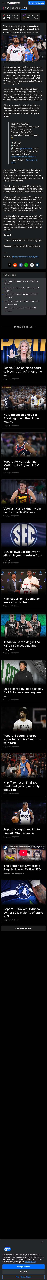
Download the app (36, 3)
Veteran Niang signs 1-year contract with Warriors (22, 510)
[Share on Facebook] (21, 265)
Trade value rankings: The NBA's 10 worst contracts (21, 295)
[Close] (42, 1241)
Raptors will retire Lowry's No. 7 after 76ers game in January (22, 302)
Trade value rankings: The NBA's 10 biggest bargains (22, 289)
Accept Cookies (23, 1267)
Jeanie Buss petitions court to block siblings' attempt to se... (22, 371)
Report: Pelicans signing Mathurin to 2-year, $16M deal (21, 465)
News (24, 8)
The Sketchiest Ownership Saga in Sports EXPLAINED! (22, 867)
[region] (23, 1259)
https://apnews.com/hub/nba (25, 256)
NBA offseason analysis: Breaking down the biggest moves (22, 418)
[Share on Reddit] (15, 265)
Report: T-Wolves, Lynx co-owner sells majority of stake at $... (23, 912)
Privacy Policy (30, 1262)
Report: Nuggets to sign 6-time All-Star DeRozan (21, 831)
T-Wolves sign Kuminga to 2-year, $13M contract (20, 309)
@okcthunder (26, 148)
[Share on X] (10, 265)
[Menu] (3, 3)
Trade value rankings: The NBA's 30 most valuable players (21, 645)
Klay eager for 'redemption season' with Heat (22, 600)
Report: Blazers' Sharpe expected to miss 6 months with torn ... (22, 739)
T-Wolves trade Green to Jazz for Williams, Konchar (21, 282)
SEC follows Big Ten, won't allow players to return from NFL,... (22, 555)
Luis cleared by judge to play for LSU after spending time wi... (23, 692)
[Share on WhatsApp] (26, 265)
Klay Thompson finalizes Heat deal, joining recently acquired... (21, 786)
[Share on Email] (32, 265)
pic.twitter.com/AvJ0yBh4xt (23, 156)
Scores (16, 8)
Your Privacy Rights (23, 1277)
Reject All (23, 1272)
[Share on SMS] (37, 265)
